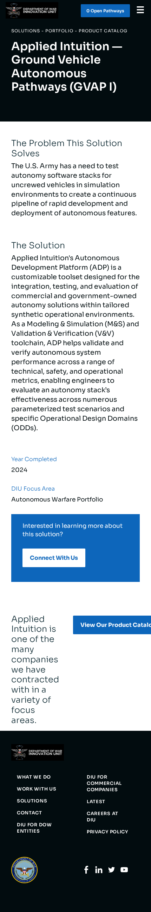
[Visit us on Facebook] (86, 872)
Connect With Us (54, 558)
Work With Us (36, 789)
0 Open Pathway (105, 10)
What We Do (34, 777)
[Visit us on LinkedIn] (98, 872)
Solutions (32, 801)
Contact (29, 813)
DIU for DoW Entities (34, 828)
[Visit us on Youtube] (124, 872)
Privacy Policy (107, 832)
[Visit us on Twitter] (111, 872)
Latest (96, 802)
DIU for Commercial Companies (104, 783)
